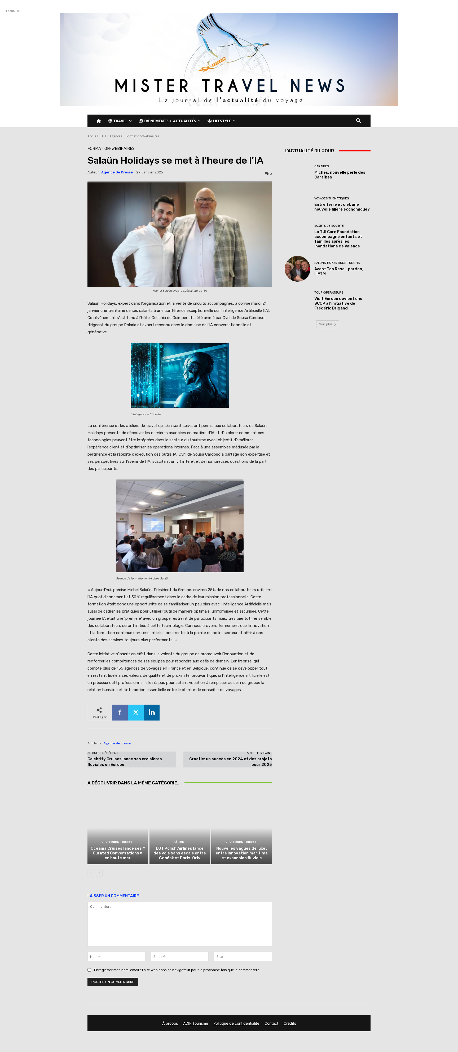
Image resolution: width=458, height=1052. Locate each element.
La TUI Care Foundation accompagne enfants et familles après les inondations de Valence (338, 238)
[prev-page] (90, 873)
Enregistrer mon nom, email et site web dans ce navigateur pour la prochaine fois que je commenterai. (177, 970)
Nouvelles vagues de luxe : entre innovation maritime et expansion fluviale (242, 853)
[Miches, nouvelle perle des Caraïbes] (297, 172)
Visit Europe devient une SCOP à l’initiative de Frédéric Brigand (338, 303)
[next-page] (99, 873)
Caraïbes (321, 166)
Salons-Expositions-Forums (337, 262)
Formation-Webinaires (142, 136)
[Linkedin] (152, 713)
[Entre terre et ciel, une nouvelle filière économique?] (297, 204)
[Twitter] (136, 713)
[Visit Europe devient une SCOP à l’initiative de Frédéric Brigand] (297, 301)
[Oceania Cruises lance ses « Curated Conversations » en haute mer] (117, 828)
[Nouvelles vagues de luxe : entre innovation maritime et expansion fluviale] (241, 828)
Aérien (179, 841)
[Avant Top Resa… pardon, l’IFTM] (297, 269)
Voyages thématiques (331, 198)
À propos (170, 1023)
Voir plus (325, 324)
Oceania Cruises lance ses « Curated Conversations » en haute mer (118, 853)
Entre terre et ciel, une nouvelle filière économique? (342, 207)
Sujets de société (329, 225)
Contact (271, 1023)
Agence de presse (117, 172)
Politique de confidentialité (236, 1023)
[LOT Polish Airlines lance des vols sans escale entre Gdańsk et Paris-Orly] (179, 828)
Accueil (92, 136)
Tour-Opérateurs (328, 292)
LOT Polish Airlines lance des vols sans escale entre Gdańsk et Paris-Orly (179, 853)
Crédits (290, 1023)
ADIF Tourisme (195, 1023)
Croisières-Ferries (117, 841)
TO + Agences (112, 136)
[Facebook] (120, 713)
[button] (358, 121)
